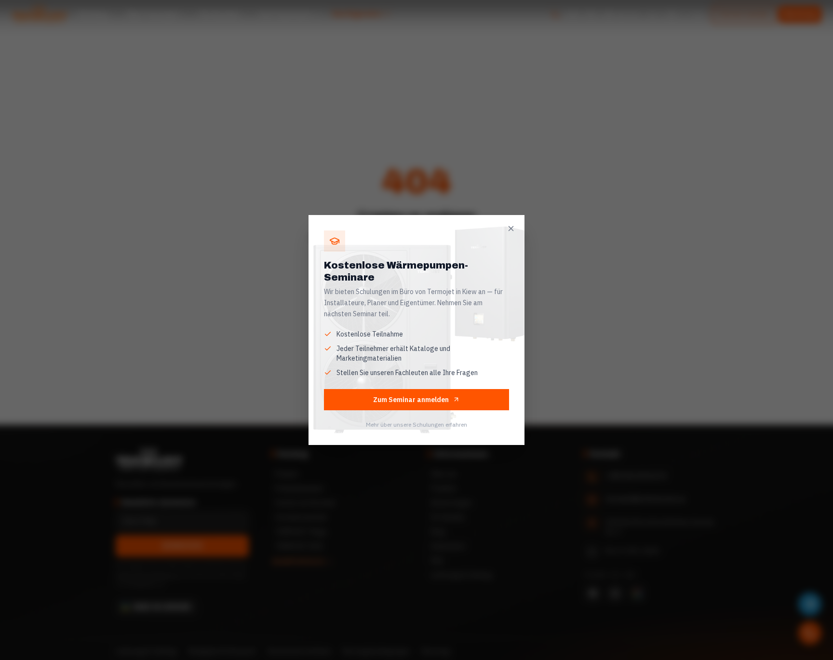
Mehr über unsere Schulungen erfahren (416, 424)
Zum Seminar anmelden (411, 399)
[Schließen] (511, 228)
